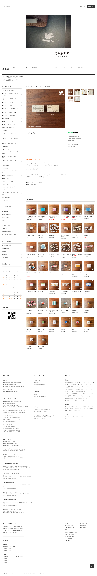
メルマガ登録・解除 (69, 536)
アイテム (91, 6)
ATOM (69, 540)
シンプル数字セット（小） (87, 292)
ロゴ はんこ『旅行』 (42, 272)
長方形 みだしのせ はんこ (88, 216)
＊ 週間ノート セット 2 (11, 77)
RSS (66, 540)
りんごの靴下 (29, 329)
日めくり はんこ (41, 235)
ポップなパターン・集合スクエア (77, 292)
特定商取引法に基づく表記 (71, 532)
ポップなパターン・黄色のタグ (77, 273)
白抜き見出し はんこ (88, 254)
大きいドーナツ (75, 329)
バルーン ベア (75, 310)
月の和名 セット (87, 235)
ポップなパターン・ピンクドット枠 (88, 273)
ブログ (63, 67)
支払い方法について (69, 525)
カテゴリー (23, 67)
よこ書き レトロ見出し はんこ (77, 255)
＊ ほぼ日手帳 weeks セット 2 (13, 79)
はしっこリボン (64, 272)
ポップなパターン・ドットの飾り (42, 217)
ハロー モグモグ (87, 329)
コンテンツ (43, 67)
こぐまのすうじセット (65, 291)
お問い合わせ (81, 67)
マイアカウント (83, 523)
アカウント (82, 6)
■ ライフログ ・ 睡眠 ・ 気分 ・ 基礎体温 (15, 76)
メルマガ (71, 67)
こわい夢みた (51, 329)
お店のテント (51, 272)
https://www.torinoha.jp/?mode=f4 (10, 391)
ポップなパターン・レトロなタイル (54, 217)
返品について (68, 529)
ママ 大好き (28, 346)
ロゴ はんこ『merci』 (65, 310)
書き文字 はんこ (52, 235)
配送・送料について (69, 527)
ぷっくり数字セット (76, 235)
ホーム (14, 67)
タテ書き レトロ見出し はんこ (66, 255)
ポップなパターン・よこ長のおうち (42, 292)
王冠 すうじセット (52, 291)
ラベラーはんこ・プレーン (42, 311)
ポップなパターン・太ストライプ (54, 311)
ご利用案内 (54, 67)
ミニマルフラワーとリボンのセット (31, 217)
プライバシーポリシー (70, 534)
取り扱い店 (34, 67)
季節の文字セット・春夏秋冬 (31, 273)
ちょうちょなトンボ (87, 310)
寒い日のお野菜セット (42, 346)
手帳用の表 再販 (10, 80)
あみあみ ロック (41, 254)
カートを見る (83, 525)
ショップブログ (68, 538)
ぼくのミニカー (64, 329)
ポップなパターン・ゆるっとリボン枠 (31, 292)
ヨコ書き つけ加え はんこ (54, 254)
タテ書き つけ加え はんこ (77, 216)
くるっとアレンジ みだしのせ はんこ (65, 217)
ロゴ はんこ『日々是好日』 (30, 255)
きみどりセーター (41, 329)
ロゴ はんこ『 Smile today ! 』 (65, 236)
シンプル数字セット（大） (30, 311)
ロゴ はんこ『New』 (30, 235)
